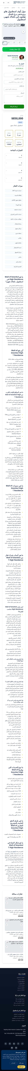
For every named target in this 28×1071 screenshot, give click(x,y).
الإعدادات (13, 1063)
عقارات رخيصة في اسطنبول (18, 1020)
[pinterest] (16, 1047)
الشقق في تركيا (12, 851)
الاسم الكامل (21, 71)
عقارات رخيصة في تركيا (19, 1005)
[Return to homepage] (20, 2)
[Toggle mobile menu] (3, 2)
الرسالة (22, 93)
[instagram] (9, 1043)
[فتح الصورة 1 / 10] (14, 31)
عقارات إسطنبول (20, 977)
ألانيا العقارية (21, 983)
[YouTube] (11, 1047)
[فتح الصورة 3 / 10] (15, 43)
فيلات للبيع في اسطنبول (19, 1016)
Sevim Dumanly (13, 56)
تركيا (19, 7)
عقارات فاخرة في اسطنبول (18, 1018)
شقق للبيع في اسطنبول (19, 1014)
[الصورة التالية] (23, 31)
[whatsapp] (5, 1043)
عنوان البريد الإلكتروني (19, 78)
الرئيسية (23, 7)
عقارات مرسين (20, 990)
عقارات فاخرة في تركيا (19, 1003)
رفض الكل (21, 1063)
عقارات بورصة (21, 979)
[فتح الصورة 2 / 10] (10, 43)
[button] (7, 903)
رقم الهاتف (21, 86)
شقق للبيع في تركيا (20, 999)
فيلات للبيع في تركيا (20, 1001)
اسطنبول (13, 7)
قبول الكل (21, 1067)
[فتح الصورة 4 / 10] (21, 43)
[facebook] (18, 1043)
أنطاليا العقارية (21, 981)
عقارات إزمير (21, 985)
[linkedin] (14, 1043)
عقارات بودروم (21, 988)
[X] (22, 1043)
